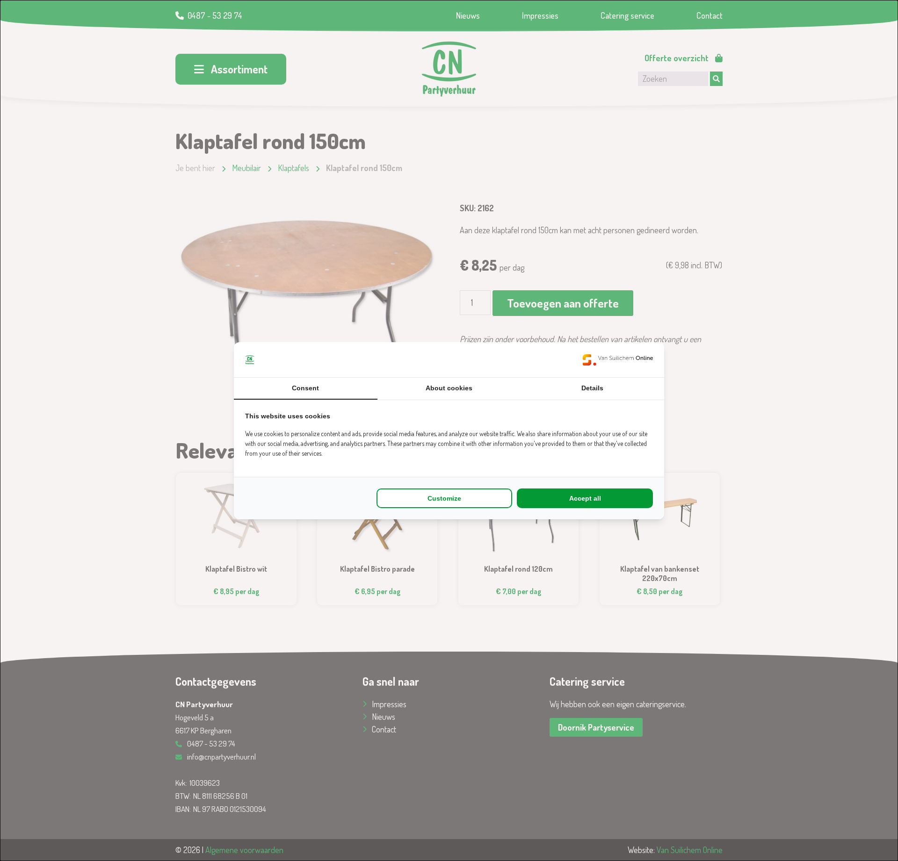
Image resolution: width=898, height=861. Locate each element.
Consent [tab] (305, 388)
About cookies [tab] (449, 388)
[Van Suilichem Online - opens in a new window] (618, 359)
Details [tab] (592, 388)
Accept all (585, 498)
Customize (444, 498)
